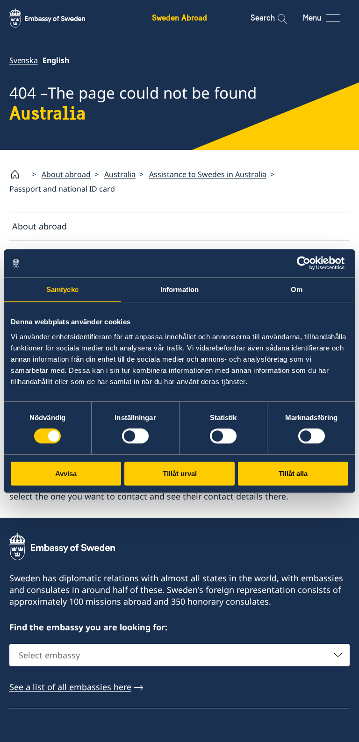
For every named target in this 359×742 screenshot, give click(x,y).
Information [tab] (179, 289)
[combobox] (179, 655)
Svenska (23, 60)
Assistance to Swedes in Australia (207, 174)
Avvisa (66, 474)
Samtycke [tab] (62, 289)
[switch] (135, 435)
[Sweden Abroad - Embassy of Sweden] (56, 17)
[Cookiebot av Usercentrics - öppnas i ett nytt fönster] (307, 263)
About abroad (66, 174)
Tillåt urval (180, 474)
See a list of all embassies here (70, 686)
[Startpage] (18, 174)
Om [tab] (296, 289)
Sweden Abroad (179, 17)
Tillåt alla (293, 474)
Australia (120, 174)
